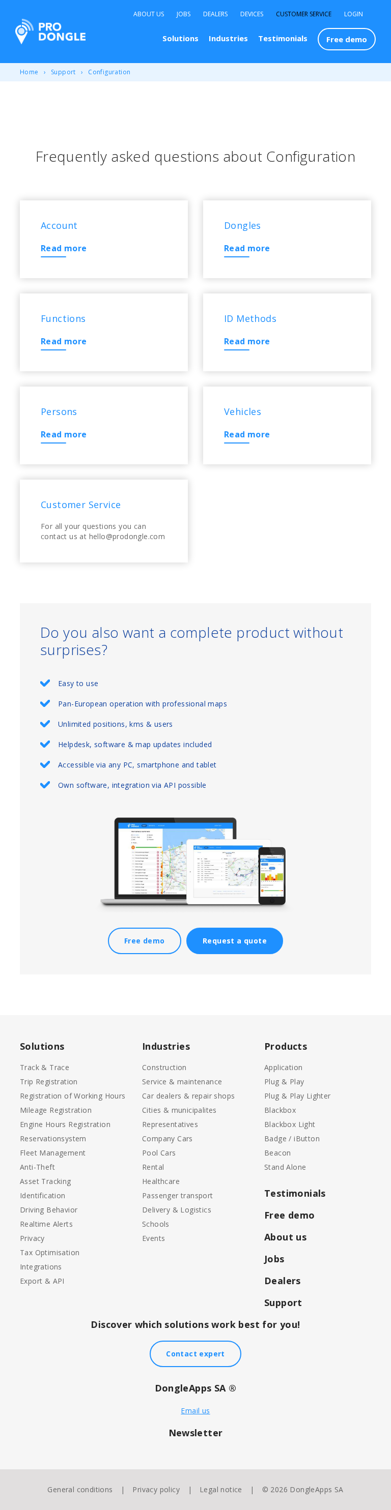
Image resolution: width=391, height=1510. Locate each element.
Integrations (41, 1266)
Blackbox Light (290, 1124)
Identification (43, 1195)
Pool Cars (159, 1153)
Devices (251, 14)
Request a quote (235, 940)
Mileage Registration (56, 1110)
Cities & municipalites (179, 1110)
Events (153, 1238)
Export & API (42, 1281)
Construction (164, 1067)
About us (285, 1237)
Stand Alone (285, 1167)
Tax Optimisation (49, 1252)
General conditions (80, 1489)
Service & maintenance (182, 1081)
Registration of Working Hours (73, 1096)
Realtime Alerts (46, 1224)
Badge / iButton (292, 1138)
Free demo (346, 39)
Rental (153, 1167)
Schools (156, 1224)
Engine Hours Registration (65, 1124)
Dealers (215, 14)
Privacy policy (156, 1489)
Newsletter (196, 1433)
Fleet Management (53, 1153)
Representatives (170, 1124)
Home (29, 72)
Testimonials (283, 38)
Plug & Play (284, 1081)
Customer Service (303, 14)
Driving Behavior (48, 1210)
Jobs (183, 14)
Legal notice (221, 1489)
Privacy (32, 1238)
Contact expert (195, 1353)
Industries (228, 38)
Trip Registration (49, 1081)
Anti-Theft (37, 1167)
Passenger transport (177, 1195)
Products (285, 1046)
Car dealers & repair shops (188, 1096)
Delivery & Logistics (176, 1210)
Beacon (277, 1153)
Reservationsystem (53, 1138)
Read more (64, 248)
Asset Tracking (45, 1181)
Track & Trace (44, 1067)
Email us (195, 1410)
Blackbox (280, 1110)
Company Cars (167, 1138)
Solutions (180, 38)
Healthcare (161, 1181)
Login (353, 14)
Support (63, 72)
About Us (148, 14)
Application (283, 1067)
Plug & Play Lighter (297, 1096)
